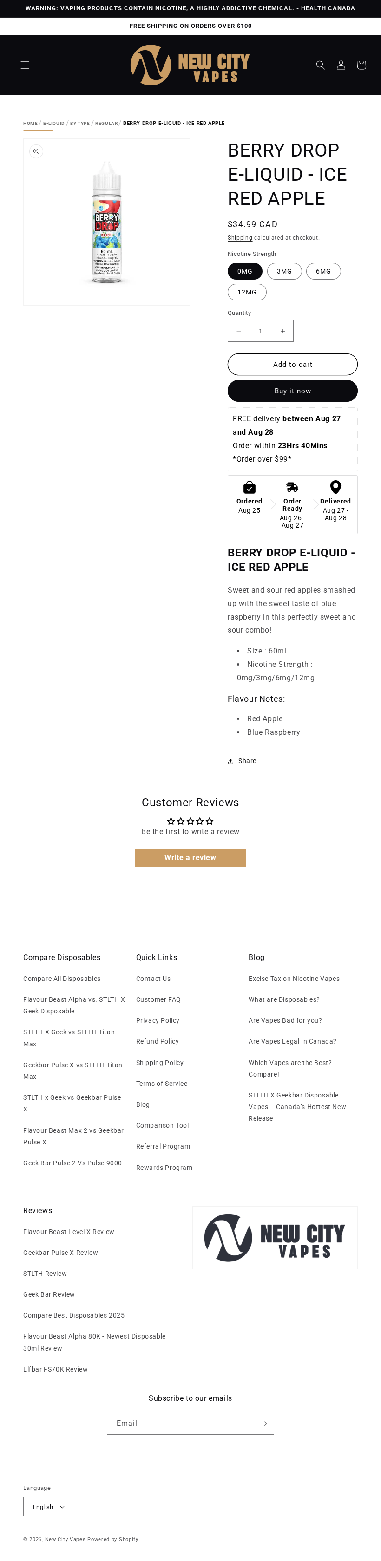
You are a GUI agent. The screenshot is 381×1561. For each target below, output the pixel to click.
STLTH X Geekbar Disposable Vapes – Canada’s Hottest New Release (297, 1106)
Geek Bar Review (49, 1294)
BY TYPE (80, 123)
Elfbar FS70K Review (55, 1369)
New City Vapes (65, 1539)
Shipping (240, 238)
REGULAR (106, 123)
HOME (30, 123)
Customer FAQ (158, 999)
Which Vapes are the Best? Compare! (290, 1068)
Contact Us (153, 978)
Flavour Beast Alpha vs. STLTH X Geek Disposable (74, 1005)
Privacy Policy (158, 1020)
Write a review (190, 857)
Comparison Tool (162, 1125)
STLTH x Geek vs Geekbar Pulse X (72, 1103)
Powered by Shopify (112, 1539)
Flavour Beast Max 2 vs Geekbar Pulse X (73, 1136)
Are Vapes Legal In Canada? (293, 1041)
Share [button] (247, 760)
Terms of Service (162, 1083)
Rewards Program (164, 1167)
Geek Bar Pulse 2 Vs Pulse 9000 (72, 1163)
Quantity (239, 312)
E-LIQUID (54, 123)
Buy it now (293, 391)
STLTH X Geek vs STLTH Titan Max (69, 1037)
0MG (245, 271)
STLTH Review (45, 1273)
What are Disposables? (284, 999)
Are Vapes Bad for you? (285, 1020)
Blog (143, 1104)
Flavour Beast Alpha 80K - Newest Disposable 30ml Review (94, 1342)
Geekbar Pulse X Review (60, 1252)
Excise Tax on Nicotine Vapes (294, 978)
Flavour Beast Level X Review (69, 1231)
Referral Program (163, 1146)
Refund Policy (157, 1041)
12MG (247, 292)
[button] (25, 65)
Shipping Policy (160, 1062)
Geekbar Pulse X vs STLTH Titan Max (73, 1070)
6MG (323, 271)
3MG (284, 271)
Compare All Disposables (62, 978)
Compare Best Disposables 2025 (74, 1315)
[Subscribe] (263, 1424)
